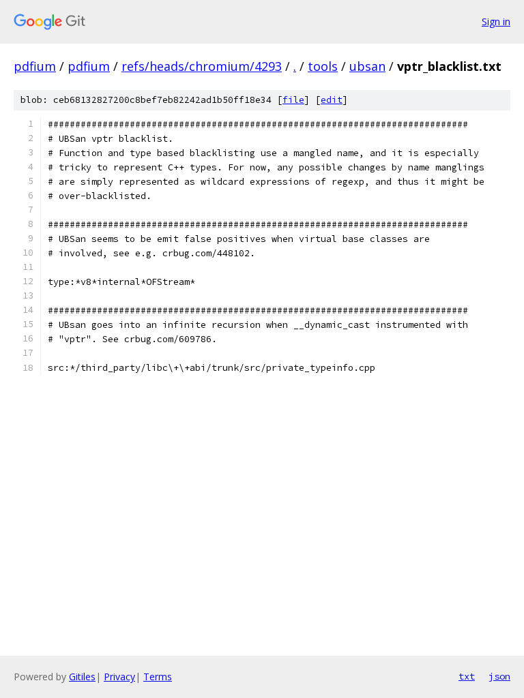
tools (323, 66)
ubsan (367, 66)
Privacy (119, 676)
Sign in (496, 21)
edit (332, 100)
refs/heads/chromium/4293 (201, 66)
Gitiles (82, 676)
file (293, 100)
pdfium (35, 66)
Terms (157, 676)
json (499, 676)
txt (466, 676)
